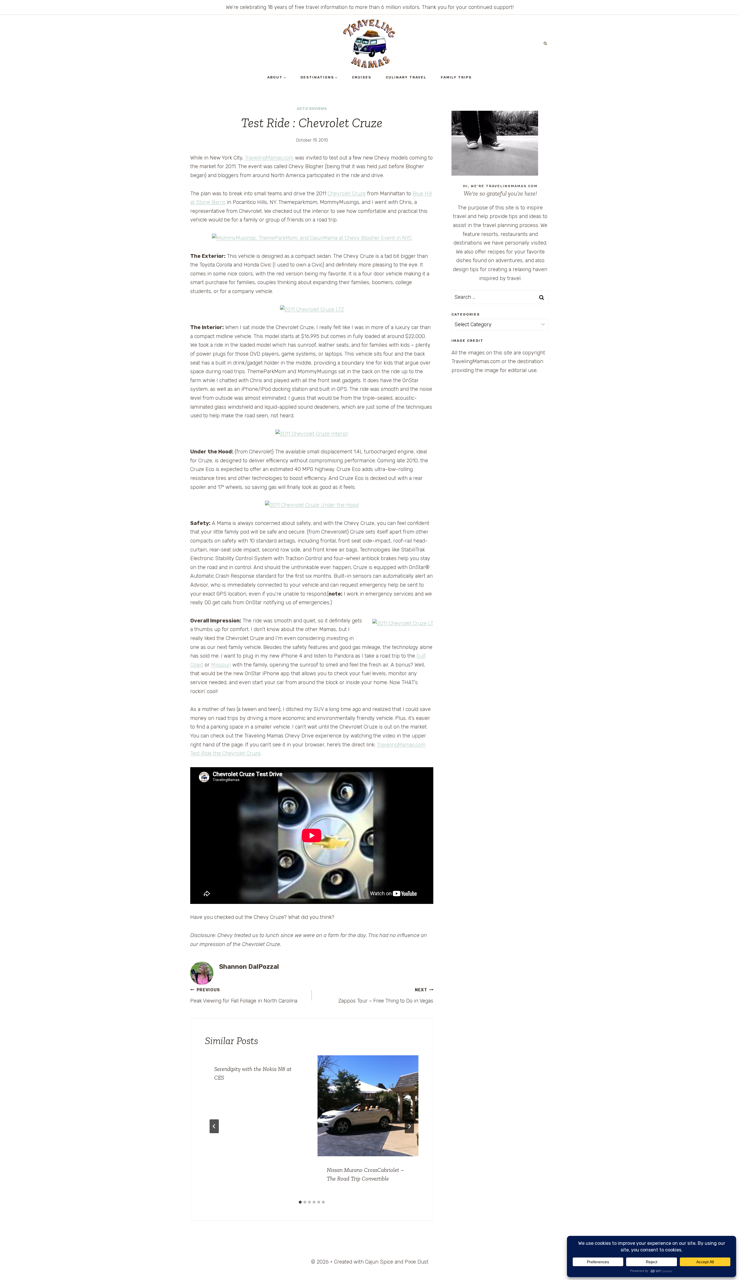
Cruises (361, 77)
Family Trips (456, 77)
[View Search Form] (545, 43)
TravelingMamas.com (269, 158)
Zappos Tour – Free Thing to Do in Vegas (385, 996)
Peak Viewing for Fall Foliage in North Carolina (243, 996)
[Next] (409, 1126)
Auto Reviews (312, 108)
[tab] (300, 1202)
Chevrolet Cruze (347, 193)
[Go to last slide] (214, 1126)
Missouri (221, 665)
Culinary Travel (406, 77)
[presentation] (368, 1105)
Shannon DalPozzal (249, 966)
